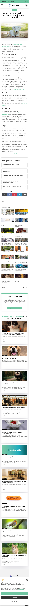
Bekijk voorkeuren (14, 601)
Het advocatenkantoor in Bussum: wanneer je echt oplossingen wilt (20, 235)
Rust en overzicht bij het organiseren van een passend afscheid (7, 235)
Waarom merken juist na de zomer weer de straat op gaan (7, 224)
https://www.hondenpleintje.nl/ (9, 153)
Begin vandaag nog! (14, 296)
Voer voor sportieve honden (9, 358)
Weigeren (14, 597)
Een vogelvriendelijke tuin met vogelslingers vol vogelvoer (13, 531)
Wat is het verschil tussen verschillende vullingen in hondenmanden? (14, 176)
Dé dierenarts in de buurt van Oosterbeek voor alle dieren (14, 556)
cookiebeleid (21, 589)
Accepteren (14, 593)
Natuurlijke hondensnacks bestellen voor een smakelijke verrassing (14, 482)
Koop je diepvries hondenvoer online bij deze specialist (13, 507)
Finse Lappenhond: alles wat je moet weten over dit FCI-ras (13, 383)
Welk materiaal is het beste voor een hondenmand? (14, 170)
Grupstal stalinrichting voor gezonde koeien (13, 407)
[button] (27, 580)
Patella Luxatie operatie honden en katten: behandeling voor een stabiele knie (13, 334)
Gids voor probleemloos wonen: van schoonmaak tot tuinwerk (21, 280)
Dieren (14, 10)
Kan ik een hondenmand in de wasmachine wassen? (14, 182)
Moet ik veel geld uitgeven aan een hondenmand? (14, 187)
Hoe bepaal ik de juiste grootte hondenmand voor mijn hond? (14, 165)
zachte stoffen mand (18, 89)
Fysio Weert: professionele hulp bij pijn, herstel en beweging (20, 270)
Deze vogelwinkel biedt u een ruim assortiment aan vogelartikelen (14, 457)
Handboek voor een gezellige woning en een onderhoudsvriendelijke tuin (21, 261)
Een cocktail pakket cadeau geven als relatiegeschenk (12, 433)
